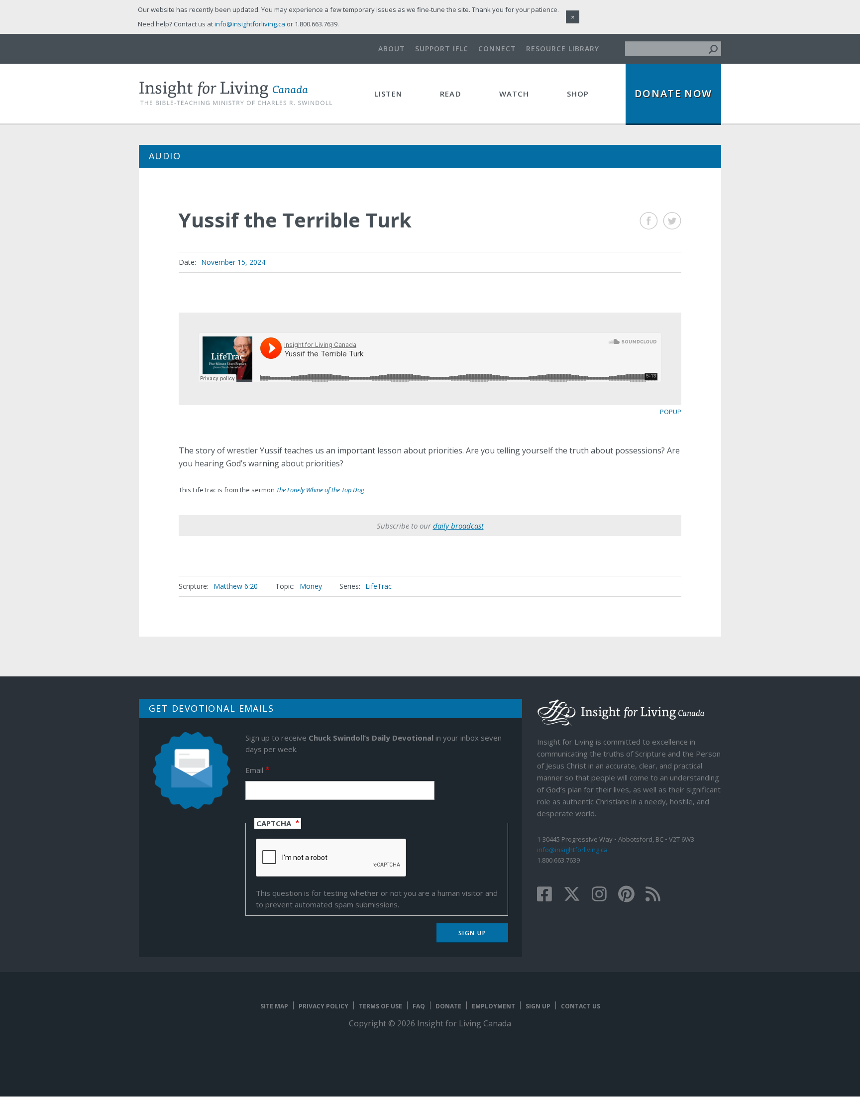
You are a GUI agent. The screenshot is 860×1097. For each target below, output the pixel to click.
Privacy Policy (323, 1006)
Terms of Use (380, 1006)
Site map (274, 1006)
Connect (497, 48)
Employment (493, 1006)
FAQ (419, 1006)
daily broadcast (458, 526)
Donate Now (673, 93)
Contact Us (580, 1006)
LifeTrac (378, 586)
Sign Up (538, 1006)
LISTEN (388, 94)
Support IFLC (441, 48)
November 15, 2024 (233, 262)
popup (670, 411)
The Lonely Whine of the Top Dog (320, 489)
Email (254, 770)
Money (311, 586)
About (391, 48)
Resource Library (562, 48)
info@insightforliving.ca (572, 849)
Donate (448, 1006)
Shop (578, 94)
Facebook (649, 220)
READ (450, 94)
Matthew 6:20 (236, 586)
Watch (514, 94)
